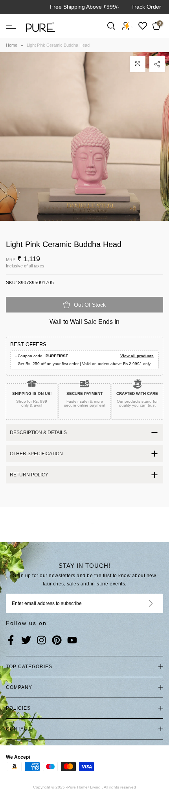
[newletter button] (141, 603)
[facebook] (11, 640)
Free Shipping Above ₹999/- (84, 7)
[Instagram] (41, 640)
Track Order (146, 7)
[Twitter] (26, 640)
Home (11, 45)
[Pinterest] (57, 640)
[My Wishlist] (142, 25)
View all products (137, 356)
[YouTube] (72, 640)
